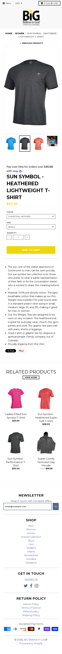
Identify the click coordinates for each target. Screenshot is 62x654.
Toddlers (31, 547)
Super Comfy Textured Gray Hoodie (46, 462)
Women (31, 529)
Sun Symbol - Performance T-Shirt (16, 462)
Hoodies (31, 559)
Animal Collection (31, 536)
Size (9, 223)
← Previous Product (31, 43)
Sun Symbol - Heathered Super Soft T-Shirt (46, 418)
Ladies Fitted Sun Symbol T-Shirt (16, 416)
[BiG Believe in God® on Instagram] (37, 586)
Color (10, 212)
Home (8, 33)
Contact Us (31, 579)
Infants (31, 551)
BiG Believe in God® (35, 639)
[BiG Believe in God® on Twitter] (26, 586)
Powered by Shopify (31, 643)
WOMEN (19, 33)
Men (31, 525)
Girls (31, 544)
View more (31, 377)
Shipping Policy (31, 615)
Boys (31, 540)
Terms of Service (31, 607)
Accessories (31, 555)
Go (55, 506)
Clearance (31, 562)
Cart (51, 3)
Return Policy (31, 604)
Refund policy (31, 611)
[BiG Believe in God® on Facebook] (31, 586)
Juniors (31, 533)
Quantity (11, 233)
